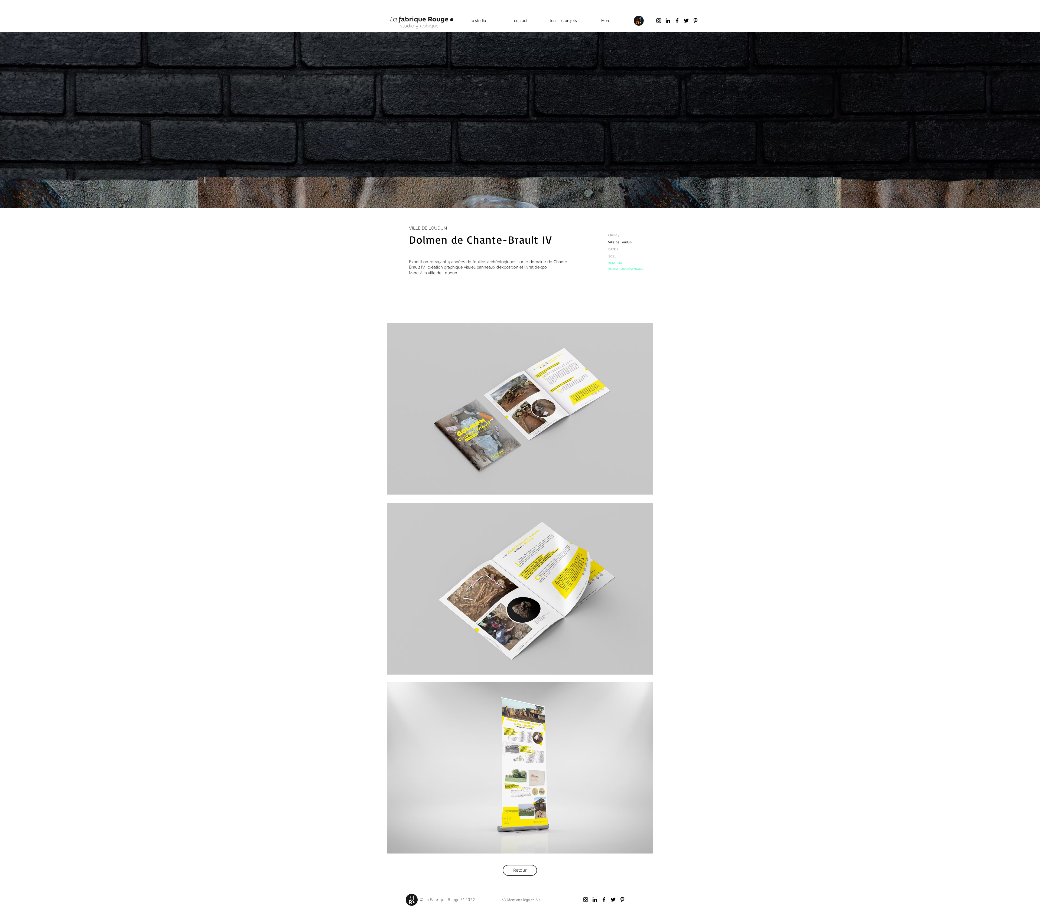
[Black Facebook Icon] (677, 20)
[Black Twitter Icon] (686, 20)
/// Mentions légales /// (521, 900)
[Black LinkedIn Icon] (668, 20)
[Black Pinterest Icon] (695, 20)
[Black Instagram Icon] (658, 20)
